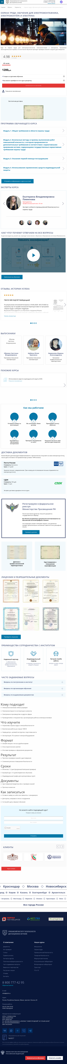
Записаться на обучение (12, 277)
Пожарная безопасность (41, 955)
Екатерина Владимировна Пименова (38, 198)
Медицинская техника (41, 958)
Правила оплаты (8, 955)
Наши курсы (39, 942)
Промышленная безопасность (43, 952)
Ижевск (39, 899)
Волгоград (17, 899)
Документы (6, 947)
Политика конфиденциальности (13, 961)
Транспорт (37, 967)
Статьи (5, 952)
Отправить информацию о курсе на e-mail (17, 181)
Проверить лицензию (11, 637)
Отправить (33, 836)
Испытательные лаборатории (43, 961)
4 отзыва (14, 58)
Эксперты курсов (8, 958)
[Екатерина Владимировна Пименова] (13, 202)
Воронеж (28, 899)
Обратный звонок (7, 985)
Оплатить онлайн (55, 1058)
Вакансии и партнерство (10, 967)
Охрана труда (38, 949)
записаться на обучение (33, 85)
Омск (61, 899)
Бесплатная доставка (15, 101)
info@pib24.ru (6, 993)
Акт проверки (7, 949)
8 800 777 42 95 (49, 2)
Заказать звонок (51, 3)
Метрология (38, 947)
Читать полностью (10, 316)
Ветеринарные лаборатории (43, 964)
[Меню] (2, 2)
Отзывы (5, 973)
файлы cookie (13, 1042)
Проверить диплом (31, 532)
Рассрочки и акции (9, 970)
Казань (24, 892)
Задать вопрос (11, 868)
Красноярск (50, 899)
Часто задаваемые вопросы (11, 964)
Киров (12, 892)
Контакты (6, 976)
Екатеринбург (39, 892)
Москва (33, 886)
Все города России (33, 904)
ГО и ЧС (36, 970)
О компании (8, 942)
